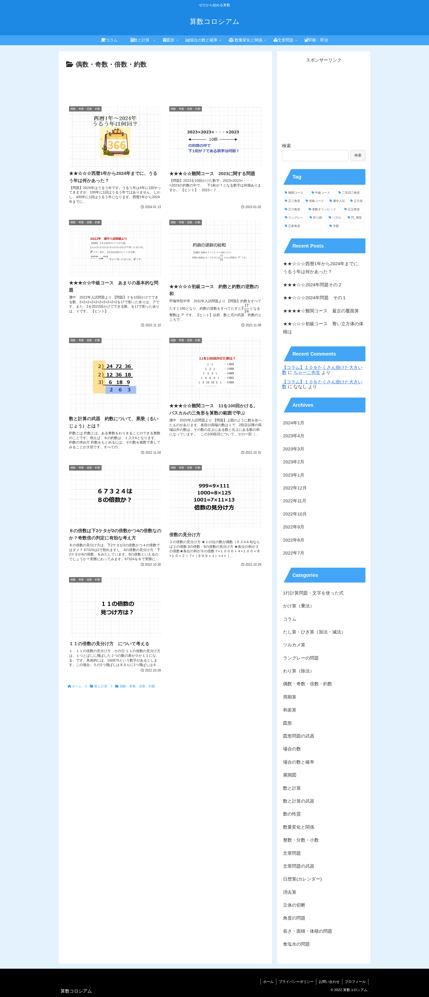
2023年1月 (293, 474)
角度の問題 (294, 918)
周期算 (289, 696)
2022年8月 (293, 539)
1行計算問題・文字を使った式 (313, 592)
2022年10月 (295, 513)
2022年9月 (293, 526)
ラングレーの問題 (301, 657)
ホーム (268, 982)
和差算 (289, 709)
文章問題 (292, 852)
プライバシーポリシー (296, 982)
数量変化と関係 (298, 826)
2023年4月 (293, 435)
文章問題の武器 (298, 866)
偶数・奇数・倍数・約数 (307, 683)
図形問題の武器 (298, 736)
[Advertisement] (165, 84)
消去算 (289, 891)
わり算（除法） (298, 670)
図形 (287, 722)
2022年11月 (294, 500)
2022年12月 (295, 487)
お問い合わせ (329, 982)
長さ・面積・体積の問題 (307, 930)
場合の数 (292, 748)
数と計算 (292, 787)
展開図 (289, 775)
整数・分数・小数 (301, 840)
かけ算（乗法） (298, 605)
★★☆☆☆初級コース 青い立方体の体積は (323, 327)
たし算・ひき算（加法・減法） (314, 631)
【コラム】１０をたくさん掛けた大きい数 (322, 370)
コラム (289, 618)
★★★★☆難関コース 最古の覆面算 (321, 310)
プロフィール (355, 982)
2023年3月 (293, 448)
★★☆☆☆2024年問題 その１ (315, 297)
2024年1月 (293, 422)
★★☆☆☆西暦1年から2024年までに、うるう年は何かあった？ (322, 267)
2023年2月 (293, 461)
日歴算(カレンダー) (302, 879)
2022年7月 (293, 553)
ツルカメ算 (294, 644)
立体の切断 (294, 905)
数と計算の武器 (298, 801)
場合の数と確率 (298, 761)
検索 (286, 145)
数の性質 (292, 814)
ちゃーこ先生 (306, 372)
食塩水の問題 (296, 944)
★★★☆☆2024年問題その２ (312, 284)
